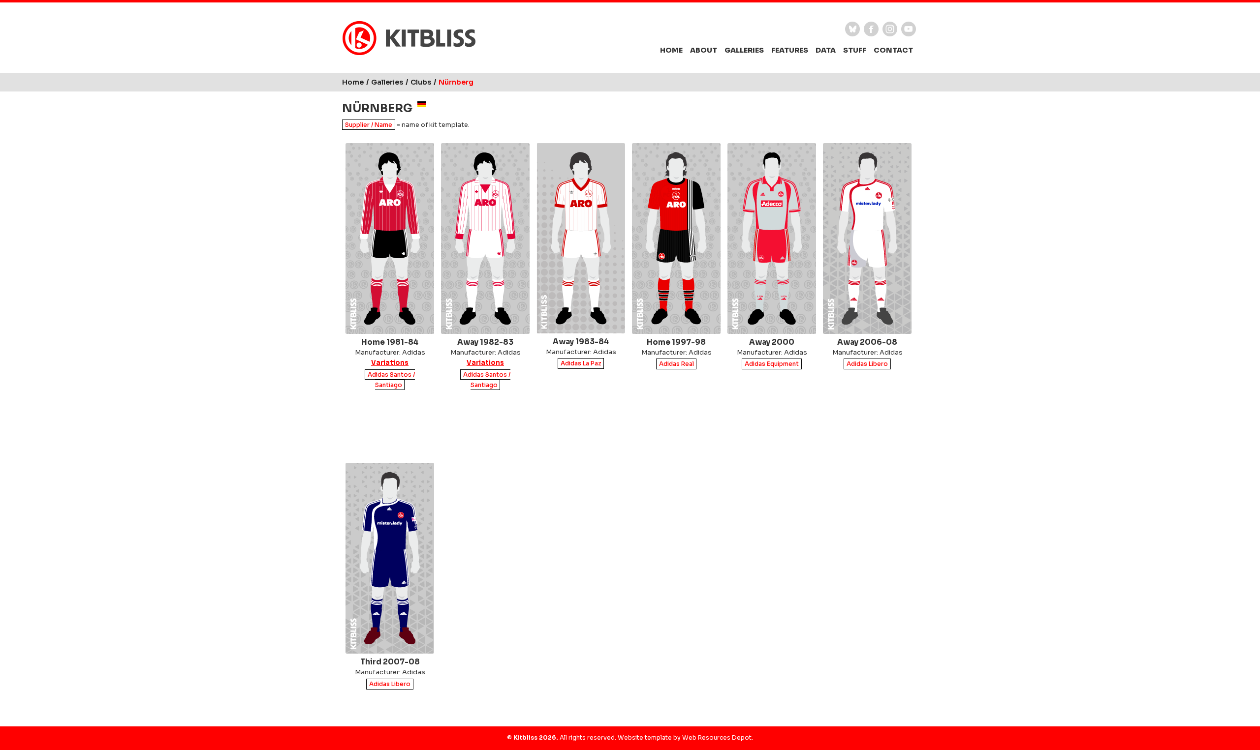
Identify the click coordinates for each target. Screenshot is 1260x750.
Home (671, 50)
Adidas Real (676, 364)
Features (789, 50)
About (703, 50)
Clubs (420, 82)
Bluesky (852, 29)
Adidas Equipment (772, 364)
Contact (893, 50)
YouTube (908, 29)
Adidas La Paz (581, 363)
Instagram (889, 29)
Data (826, 50)
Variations (390, 363)
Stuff (854, 50)
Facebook (871, 29)
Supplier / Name (368, 124)
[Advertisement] (630, 428)
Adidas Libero (867, 364)
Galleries (744, 50)
